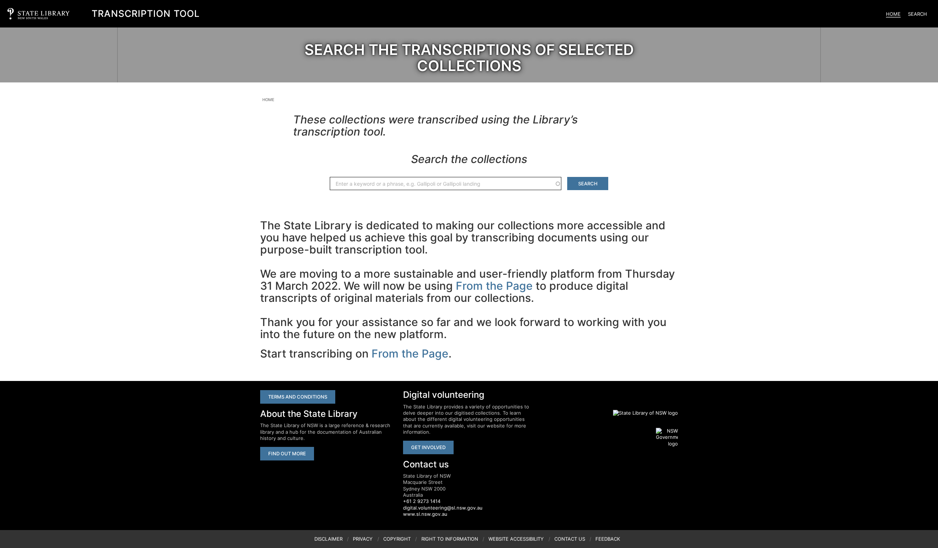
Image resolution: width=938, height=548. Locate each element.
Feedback (607, 539)
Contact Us (569, 539)
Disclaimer (328, 539)
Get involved (428, 447)
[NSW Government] (667, 437)
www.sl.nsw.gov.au (425, 514)
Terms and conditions (297, 397)
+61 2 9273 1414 (421, 501)
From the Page (494, 285)
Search (917, 14)
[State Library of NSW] (641, 413)
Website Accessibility (516, 539)
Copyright (397, 539)
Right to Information (449, 539)
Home (893, 14)
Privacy (363, 539)
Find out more (287, 453)
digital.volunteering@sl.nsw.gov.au (443, 508)
